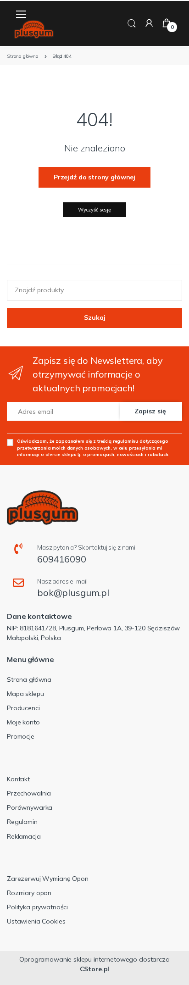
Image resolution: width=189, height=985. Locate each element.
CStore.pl (95, 969)
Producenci (23, 708)
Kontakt (18, 779)
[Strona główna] (34, 29)
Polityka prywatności (37, 907)
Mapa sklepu (25, 694)
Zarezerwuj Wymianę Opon (48, 878)
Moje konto (23, 722)
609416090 (61, 559)
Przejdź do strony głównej (94, 177)
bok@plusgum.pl (73, 592)
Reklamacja (24, 836)
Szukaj (95, 317)
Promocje (20, 736)
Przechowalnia (29, 793)
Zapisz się (150, 411)
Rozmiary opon (29, 893)
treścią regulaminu (117, 441)
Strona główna (29, 679)
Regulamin (22, 822)
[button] (132, 23)
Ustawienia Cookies (36, 921)
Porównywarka (29, 807)
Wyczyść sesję (94, 209)
